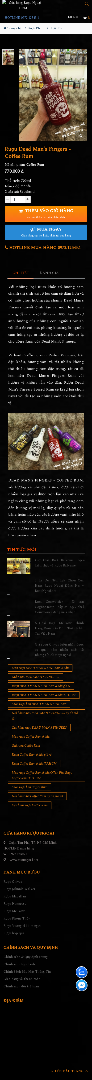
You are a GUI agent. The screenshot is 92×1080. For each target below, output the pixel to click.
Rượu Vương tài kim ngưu (22, 925)
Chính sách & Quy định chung (26, 956)
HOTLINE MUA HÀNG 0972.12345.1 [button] (44, 247)
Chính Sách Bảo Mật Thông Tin (27, 971)
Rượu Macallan (15, 896)
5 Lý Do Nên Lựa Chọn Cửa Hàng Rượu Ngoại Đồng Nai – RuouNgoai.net (59, 586)
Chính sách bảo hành (19, 964)
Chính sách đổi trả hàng (21, 986)
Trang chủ (13, 28)
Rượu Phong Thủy (17, 918)
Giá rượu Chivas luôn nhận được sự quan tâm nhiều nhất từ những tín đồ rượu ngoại (59, 650)
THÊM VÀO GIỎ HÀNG (48, 214)
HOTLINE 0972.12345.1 (22, 17)
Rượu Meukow (14, 911)
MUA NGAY (46, 232)
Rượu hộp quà (14, 933)
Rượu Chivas (13, 881)
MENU (72, 17)
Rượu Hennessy (15, 903)
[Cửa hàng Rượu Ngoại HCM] (23, 5)
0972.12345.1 (18, 854)
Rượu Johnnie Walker (19, 889)
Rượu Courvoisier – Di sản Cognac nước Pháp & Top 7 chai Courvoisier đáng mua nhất (59, 607)
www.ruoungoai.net (24, 859)
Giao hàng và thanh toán (22, 978)
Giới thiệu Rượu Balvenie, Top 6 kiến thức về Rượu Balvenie (60, 563)
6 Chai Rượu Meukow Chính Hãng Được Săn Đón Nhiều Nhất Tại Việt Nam (59, 628)
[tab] (21, 273)
